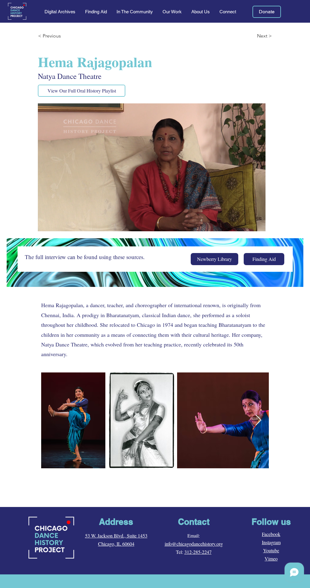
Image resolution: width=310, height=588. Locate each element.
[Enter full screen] (257, 223)
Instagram (271, 542)
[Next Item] (258, 420)
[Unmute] (56, 223)
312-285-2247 (198, 552)
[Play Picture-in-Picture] (247, 223)
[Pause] (46, 223)
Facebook (271, 534)
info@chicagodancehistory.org (194, 544)
